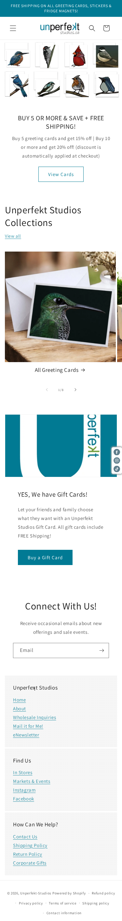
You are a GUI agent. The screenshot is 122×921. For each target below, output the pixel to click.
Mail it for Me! (28, 726)
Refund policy (103, 893)
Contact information (64, 913)
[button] (13, 28)
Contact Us (25, 836)
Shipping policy (95, 903)
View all (13, 236)
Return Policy (27, 854)
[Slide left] (47, 390)
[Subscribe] (101, 650)
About (19, 708)
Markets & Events (31, 781)
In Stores (22, 772)
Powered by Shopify (69, 893)
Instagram (24, 790)
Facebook (23, 799)
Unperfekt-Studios (35, 893)
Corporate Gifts (30, 863)
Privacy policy (31, 903)
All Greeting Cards (57, 369)
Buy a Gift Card (45, 557)
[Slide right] (75, 390)
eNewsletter (26, 735)
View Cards (61, 174)
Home (19, 700)
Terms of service (62, 903)
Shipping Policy (30, 845)
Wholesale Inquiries (34, 717)
